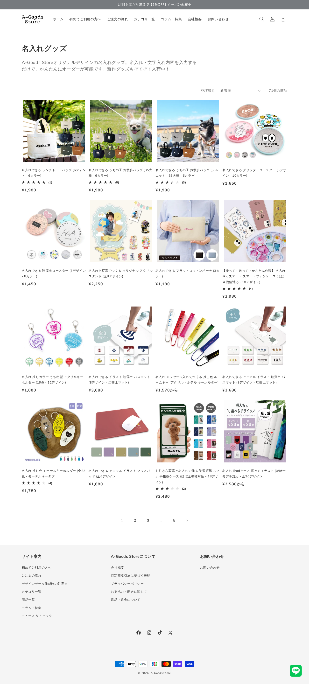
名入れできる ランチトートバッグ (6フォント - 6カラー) (54, 172)
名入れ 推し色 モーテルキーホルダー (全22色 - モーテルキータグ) (53, 473)
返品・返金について (125, 599)
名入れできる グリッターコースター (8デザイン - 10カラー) (254, 172)
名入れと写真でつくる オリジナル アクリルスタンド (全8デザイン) (121, 273)
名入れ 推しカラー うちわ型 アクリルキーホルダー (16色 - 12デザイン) (53, 379)
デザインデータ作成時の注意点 (45, 584)
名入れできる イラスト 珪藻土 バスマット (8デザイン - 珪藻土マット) (119, 379)
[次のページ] (187, 520)
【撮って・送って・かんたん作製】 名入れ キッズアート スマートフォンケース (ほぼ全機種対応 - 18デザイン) (254, 276)
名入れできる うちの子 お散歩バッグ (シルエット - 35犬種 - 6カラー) (186, 172)
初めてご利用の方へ (36, 567)
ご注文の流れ (32, 575)
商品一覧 (28, 599)
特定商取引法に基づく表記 (130, 575)
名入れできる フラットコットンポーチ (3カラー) (187, 273)
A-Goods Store (161, 673)
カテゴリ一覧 (32, 591)
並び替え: (208, 90)
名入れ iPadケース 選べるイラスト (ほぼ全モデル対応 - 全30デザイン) (254, 473)
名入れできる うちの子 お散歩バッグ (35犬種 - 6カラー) (120, 172)
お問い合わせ (210, 567)
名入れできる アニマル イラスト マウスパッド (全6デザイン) (119, 473)
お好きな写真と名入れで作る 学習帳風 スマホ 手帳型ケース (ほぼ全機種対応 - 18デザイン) (187, 476)
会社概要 (117, 567)
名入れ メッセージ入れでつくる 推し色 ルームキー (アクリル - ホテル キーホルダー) (186, 379)
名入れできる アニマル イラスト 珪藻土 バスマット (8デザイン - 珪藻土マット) (253, 379)
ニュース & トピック (37, 616)
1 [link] (122, 520)
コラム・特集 (32, 608)
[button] (261, 19)
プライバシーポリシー (127, 584)
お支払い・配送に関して (129, 591)
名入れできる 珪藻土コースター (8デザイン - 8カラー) (54, 273)
